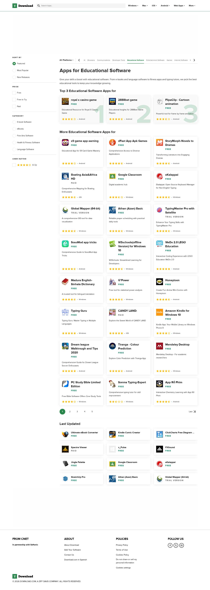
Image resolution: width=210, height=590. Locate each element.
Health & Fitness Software (28, 142)
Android (164, 6)
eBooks (20, 129)
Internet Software (181, 60)
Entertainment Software (155, 60)
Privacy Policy (122, 545)
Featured (21, 63)
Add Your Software (72, 550)
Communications (103, 60)
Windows (132, 6)
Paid (19, 106)
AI (84, 60)
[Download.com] (22, 5)
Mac (144, 6)
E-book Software (24, 122)
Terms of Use (122, 550)
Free (19, 93)
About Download (71, 545)
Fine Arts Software (25, 135)
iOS (153, 6)
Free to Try (22, 99)
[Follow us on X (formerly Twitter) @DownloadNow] (176, 545)
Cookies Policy (122, 555)
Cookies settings (123, 567)
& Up (34, 165)
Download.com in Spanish (75, 559)
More (191, 5)
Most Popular (23, 70)
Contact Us (69, 555)
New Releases (23, 77)
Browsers (91, 60)
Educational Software (135, 60)
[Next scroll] (194, 60)
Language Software (25, 149)
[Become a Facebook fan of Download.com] (170, 545)
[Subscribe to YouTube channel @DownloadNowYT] (181, 545)
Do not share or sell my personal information (126, 561)
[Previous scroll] (79, 60)
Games (169, 60)
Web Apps (178, 6)
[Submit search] (38, 5)
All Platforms (66, 60)
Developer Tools (118, 60)
